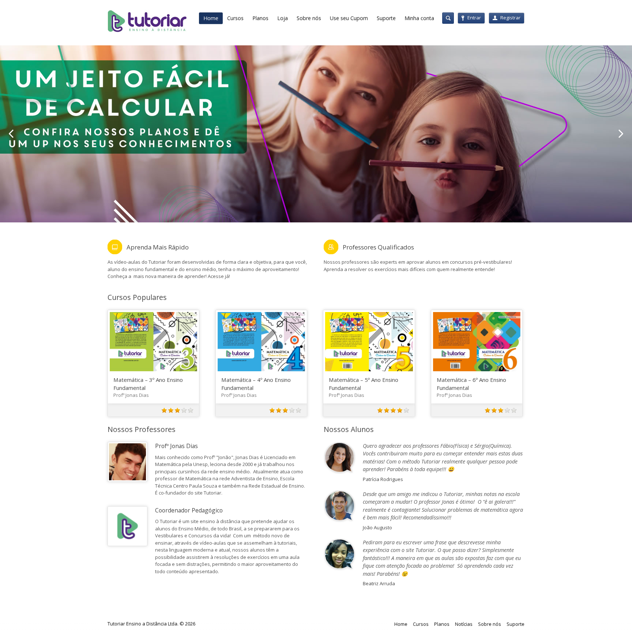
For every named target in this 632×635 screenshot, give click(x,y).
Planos (260, 18)
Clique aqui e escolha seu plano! (168, 151)
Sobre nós (309, 18)
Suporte (386, 18)
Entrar (474, 17)
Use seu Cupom (349, 18)
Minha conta (419, 18)
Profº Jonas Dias (131, 395)
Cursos (235, 18)
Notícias (464, 624)
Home (210, 18)
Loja (282, 18)
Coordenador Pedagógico (189, 510)
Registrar (510, 17)
